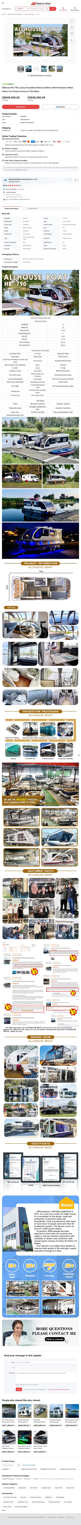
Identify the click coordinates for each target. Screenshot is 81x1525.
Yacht (37, 14)
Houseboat (5, 1469)
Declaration (61, 1517)
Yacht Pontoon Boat (38, 1502)
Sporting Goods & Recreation (15, 14)
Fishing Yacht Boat (54, 1502)
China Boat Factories (10, 1497)
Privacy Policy (70, 1517)
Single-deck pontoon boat (29, 1469)
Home (3, 14)
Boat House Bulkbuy (21, 1507)
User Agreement (51, 1517)
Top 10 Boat (68, 1502)
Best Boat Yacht (8, 1502)
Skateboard (22, 1488)
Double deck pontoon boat (68, 1469)
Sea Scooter (33, 1488)
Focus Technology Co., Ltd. (27, 1517)
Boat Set (23, 1497)
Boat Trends (7, 1507)
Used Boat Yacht (23, 1502)
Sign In (5, 199)
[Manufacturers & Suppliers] (40, 3)
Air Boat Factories (35, 1497)
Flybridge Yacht (46, 1488)
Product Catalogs (29, 1465)
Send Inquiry (20, 107)
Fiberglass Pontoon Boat (48, 1469)
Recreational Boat (29, 14)
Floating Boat (60, 1497)
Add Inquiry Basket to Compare (41, 75)
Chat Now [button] (61, 107)
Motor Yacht (70, 1488)
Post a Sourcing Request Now (59, 1389)
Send (18, 1389)
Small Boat (48, 1497)
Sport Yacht (58, 1488)
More (3, 1510)
